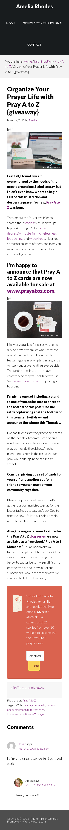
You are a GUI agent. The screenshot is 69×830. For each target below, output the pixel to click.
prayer (41, 714)
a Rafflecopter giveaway (27, 688)
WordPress (30, 821)
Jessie (22, 744)
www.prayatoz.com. (31, 290)
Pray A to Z (29, 700)
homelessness (47, 233)
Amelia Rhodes (34, 6)
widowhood (37, 238)
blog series (38, 536)
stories (29, 223)
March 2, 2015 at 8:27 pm (40, 785)
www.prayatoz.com (27, 381)
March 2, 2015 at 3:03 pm (33, 748)
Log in (42, 821)
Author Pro (37, 818)
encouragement (16, 709)
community (38, 705)
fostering (30, 233)
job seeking (15, 238)
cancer (42, 228)
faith (30, 709)
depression (14, 233)
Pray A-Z (30, 714)
